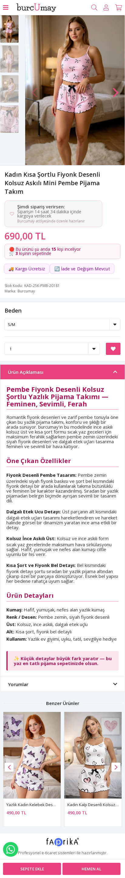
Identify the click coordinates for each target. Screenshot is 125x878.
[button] (116, 89)
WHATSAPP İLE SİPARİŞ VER (10, 849)
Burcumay (26, 291)
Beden (13, 310)
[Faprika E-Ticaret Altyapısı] (62, 844)
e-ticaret (49, 852)
